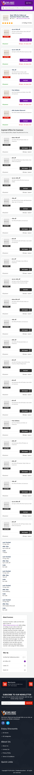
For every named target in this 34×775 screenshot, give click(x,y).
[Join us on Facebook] (3, 723)
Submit (28, 703)
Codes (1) (5, 665)
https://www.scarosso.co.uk (10, 625)
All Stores (5, 733)
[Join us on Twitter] (8, 723)
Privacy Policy (7, 753)
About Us (5, 746)
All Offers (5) (6, 661)
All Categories (7, 736)
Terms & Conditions (8, 756)
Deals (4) (5, 670)
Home (13, 18)
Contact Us (6, 749)
